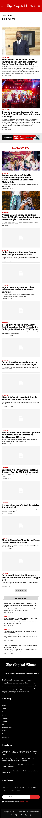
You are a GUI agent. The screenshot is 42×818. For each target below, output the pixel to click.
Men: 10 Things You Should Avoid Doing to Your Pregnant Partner (21, 541)
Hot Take (5, 573)
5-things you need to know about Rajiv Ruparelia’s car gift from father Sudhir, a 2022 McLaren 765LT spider (20, 327)
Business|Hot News (23, 23)
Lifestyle (5, 173)
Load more (20, 590)
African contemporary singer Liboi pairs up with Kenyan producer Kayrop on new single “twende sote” (21, 217)
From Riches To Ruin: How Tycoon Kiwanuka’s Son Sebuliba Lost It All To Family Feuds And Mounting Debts (20, 61)
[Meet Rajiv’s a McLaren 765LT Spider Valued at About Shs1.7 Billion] (21, 383)
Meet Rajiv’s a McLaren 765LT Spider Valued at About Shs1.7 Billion (20, 398)
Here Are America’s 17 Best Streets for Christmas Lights (20, 506)
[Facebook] (11, 815)
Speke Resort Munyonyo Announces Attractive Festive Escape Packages (19, 363)
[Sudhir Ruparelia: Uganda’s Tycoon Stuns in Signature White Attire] (21, 238)
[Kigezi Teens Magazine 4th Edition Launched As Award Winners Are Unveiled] (21, 273)
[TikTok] (21, 815)
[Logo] (21, 6)
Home (4, 15)
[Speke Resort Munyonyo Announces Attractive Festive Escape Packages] (21, 347)
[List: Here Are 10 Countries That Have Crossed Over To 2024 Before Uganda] (21, 455)
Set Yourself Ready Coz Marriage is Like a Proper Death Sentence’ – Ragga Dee (21, 577)
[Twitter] (26, 815)
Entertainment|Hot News (12, 644)
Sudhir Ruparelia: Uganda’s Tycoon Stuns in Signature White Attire (19, 253)
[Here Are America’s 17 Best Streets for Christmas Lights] (21, 490)
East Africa (5, 213)
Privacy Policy (24, 801)
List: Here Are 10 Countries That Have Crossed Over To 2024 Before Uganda (20, 471)
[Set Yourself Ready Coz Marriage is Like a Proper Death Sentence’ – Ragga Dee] (21, 561)
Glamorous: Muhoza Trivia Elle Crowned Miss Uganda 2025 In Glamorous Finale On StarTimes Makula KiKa (17, 178)
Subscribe (35, 797)
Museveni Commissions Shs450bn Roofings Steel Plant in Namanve (20, 631)
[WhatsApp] (31, 815)
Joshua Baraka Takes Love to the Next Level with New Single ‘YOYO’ (20, 646)
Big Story (5, 23)
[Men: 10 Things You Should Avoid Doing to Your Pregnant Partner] (21, 525)
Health (4, 538)
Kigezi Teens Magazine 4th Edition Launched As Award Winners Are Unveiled (18, 289)
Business (13, 23)
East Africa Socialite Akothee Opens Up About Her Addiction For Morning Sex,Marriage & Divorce (21, 434)
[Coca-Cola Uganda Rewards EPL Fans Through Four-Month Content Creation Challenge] (21, 93)
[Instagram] (16, 815)
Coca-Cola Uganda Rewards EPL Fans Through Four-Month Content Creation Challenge (21, 114)
